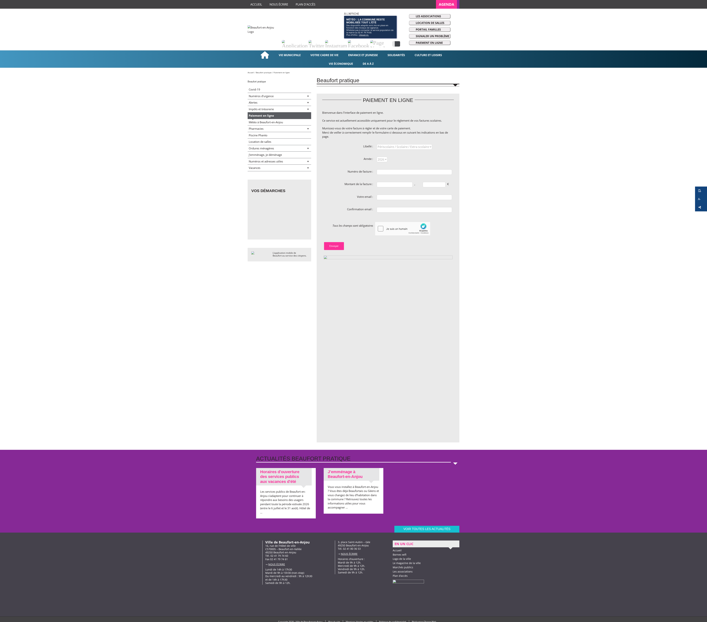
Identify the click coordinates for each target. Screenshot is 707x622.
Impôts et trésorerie (261, 109)
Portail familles (428, 29)
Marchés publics (403, 567)
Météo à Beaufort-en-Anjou (266, 122)
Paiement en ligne (429, 43)
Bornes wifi (399, 554)
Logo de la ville (402, 559)
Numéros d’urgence (261, 96)
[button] (701, 191)
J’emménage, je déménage (265, 155)
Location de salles (430, 23)
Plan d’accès (400, 575)
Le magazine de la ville (407, 563)
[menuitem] (447, 4)
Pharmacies (256, 128)
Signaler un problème (432, 36)
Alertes (253, 102)
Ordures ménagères (261, 148)
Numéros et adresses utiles (266, 161)
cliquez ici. (364, 35)
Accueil (397, 550)
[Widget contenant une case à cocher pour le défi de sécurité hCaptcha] (402, 229)
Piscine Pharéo (258, 135)
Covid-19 (254, 89)
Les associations (428, 16)
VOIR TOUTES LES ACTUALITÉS (426, 529)
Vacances (254, 168)
